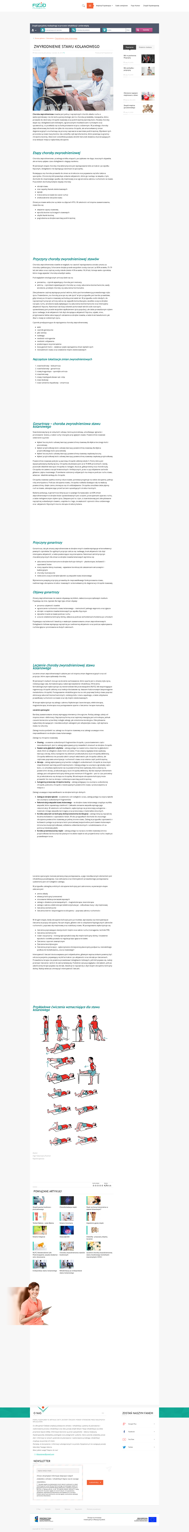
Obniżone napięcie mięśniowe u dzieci (131, 94)
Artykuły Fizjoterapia (103, 5)
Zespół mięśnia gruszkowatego (129, 106)
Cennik (57, 1509)
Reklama (67, 1509)
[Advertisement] (94, 17)
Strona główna (40, 38)
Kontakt (48, 1509)
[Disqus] (82, 1316)
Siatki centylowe (121, 5)
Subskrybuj (93, 1482)
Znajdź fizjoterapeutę (151, 5)
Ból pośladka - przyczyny (129, 69)
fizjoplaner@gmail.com (45, 1454)
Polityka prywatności (94, 1509)
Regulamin (78, 1509)
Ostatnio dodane (145, 47)
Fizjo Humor (135, 5)
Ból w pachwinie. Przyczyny (130, 56)
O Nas (38, 1509)
